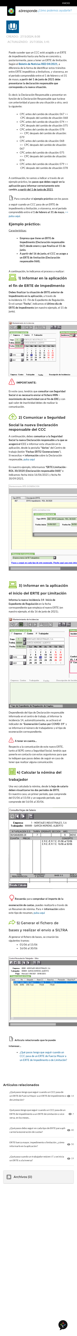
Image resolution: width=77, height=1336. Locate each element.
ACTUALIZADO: (18, 41)
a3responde (28, 11)
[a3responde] (11, 11)
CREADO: (12, 36)
